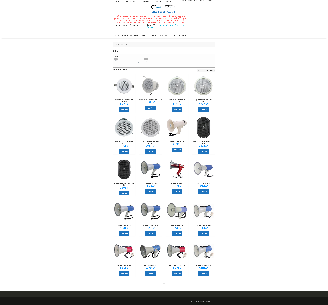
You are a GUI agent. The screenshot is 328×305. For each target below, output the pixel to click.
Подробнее (124, 110)
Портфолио (176, 35)
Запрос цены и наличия (149, 35)
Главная (116, 35)
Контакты (185, 35)
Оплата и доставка (164, 35)
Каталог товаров (127, 35)
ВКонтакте (179, 25)
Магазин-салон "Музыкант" (164, 11)
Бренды (136, 35)
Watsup (150, 27)
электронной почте (165, 25)
